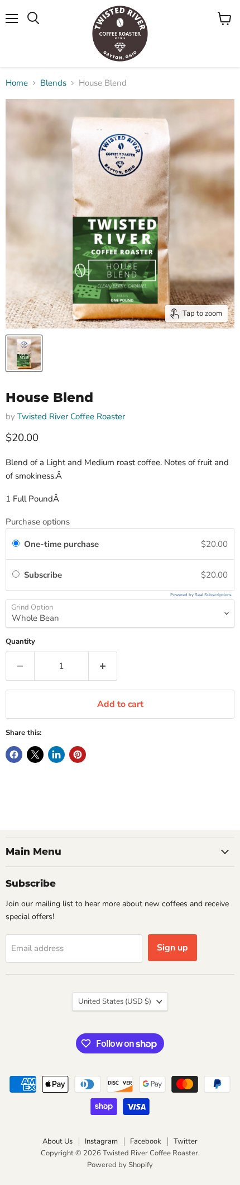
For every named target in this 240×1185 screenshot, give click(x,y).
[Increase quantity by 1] (103, 666)
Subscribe (45, 574)
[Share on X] (35, 754)
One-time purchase (61, 544)
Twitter (186, 1141)
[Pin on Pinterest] (77, 754)
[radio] (16, 544)
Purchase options (38, 521)
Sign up (172, 948)
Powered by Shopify (120, 1165)
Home (17, 83)
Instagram (101, 1141)
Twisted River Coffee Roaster (71, 416)
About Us (57, 1141)
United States (114, 1001)
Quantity (20, 642)
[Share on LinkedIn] (56, 754)
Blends (53, 83)
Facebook (145, 1141)
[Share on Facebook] (14, 754)
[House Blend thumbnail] (24, 353)
